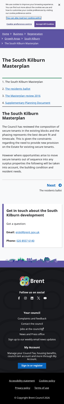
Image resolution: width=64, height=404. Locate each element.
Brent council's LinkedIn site (32, 298)
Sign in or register (32, 365)
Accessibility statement (22, 380)
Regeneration (35, 33)
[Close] (59, 4)
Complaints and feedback (32, 318)
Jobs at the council (30, 328)
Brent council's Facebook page (18, 298)
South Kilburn (32, 38)
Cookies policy (47, 380)
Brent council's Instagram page (25, 298)
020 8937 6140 (25, 240)
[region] (32, 14)
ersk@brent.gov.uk (27, 232)
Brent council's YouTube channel (45, 298)
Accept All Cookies (45, 24)
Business (18, 33)
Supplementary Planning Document (27, 103)
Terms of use (41, 388)
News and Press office (32, 334)
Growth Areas (12, 38)
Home (5, 33)
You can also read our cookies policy (23, 18)
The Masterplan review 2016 (22, 96)
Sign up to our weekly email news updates (32, 339)
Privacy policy (22, 388)
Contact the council (32, 323)
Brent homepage (32, 281)
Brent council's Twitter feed (38, 298)
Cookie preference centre (19, 24)
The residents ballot (17, 89)
